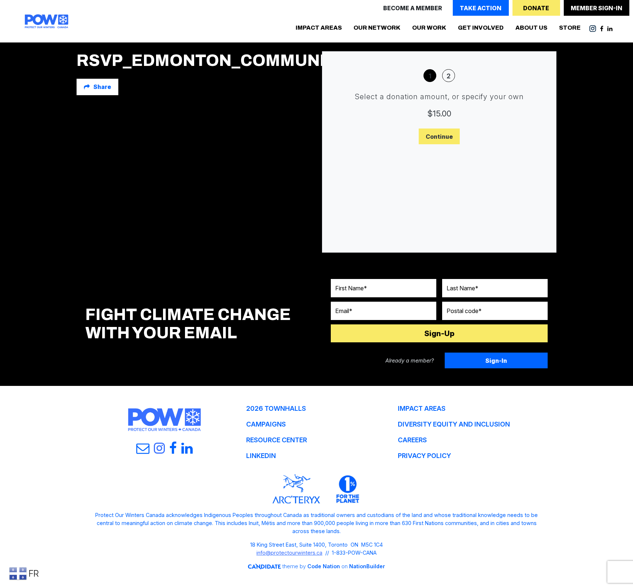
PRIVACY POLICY (424, 455)
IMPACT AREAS (421, 408)
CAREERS (412, 440)
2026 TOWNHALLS (276, 408)
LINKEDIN (261, 455)
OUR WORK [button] (429, 28)
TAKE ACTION (480, 8)
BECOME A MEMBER (412, 8)
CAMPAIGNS (266, 424)
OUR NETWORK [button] (376, 28)
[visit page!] (593, 28)
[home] (47, 21)
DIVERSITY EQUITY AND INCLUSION (454, 424)
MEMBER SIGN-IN (596, 8)
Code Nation (323, 566)
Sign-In (496, 360)
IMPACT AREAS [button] (319, 28)
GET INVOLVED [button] (484, 27)
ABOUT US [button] (531, 28)
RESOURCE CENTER (276, 440)
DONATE (536, 8)
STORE (570, 28)
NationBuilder (367, 566)
